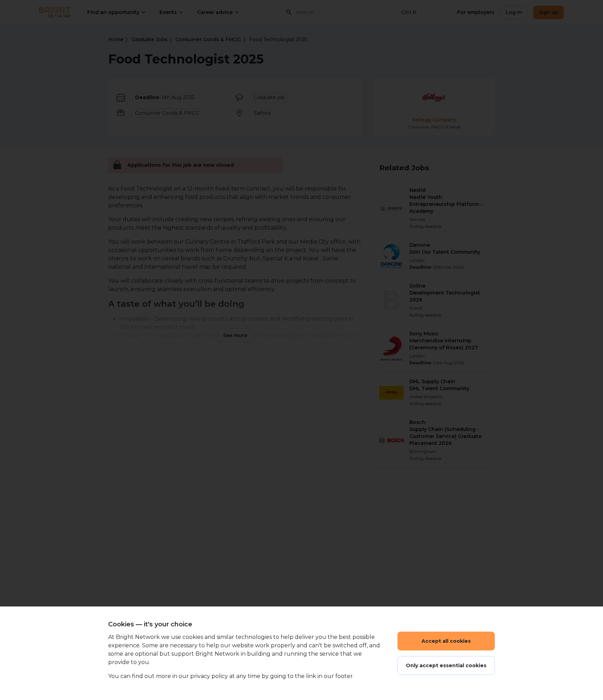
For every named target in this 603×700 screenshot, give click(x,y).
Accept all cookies (446, 641)
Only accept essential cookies (446, 665)
